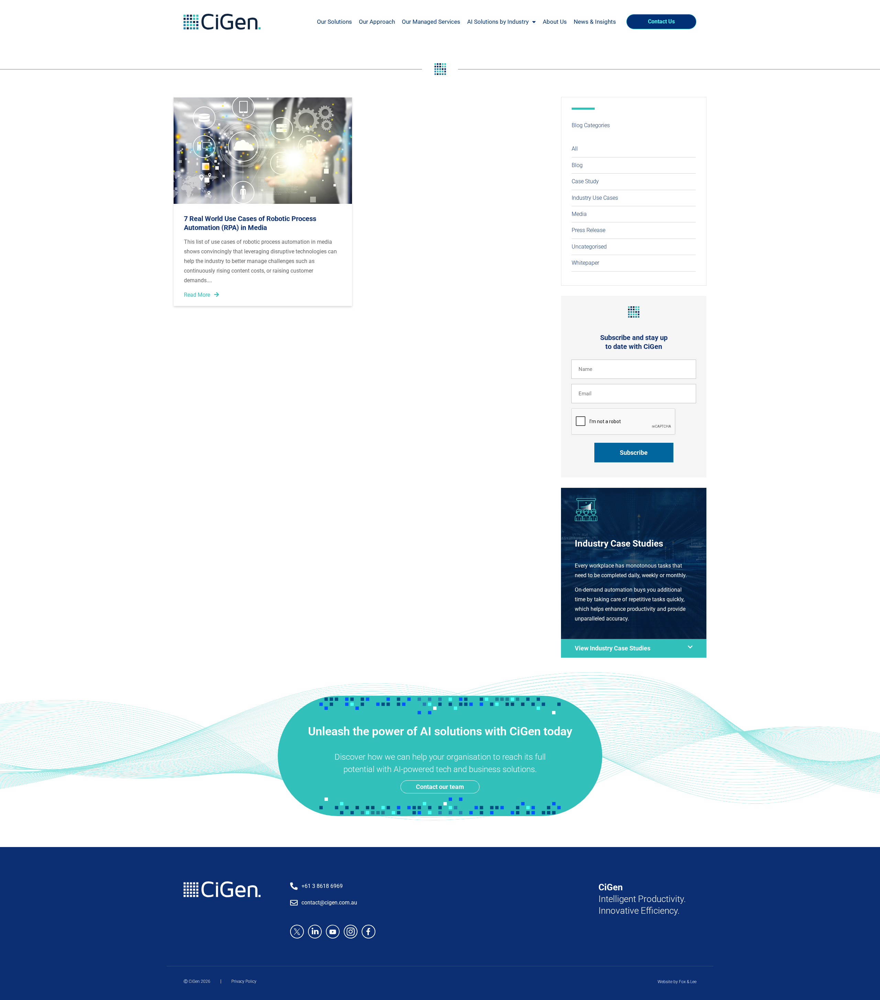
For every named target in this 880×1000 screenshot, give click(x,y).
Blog (577, 165)
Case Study (585, 181)
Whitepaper (585, 263)
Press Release (588, 230)
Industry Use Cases (595, 198)
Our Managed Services (431, 21)
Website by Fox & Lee (677, 981)
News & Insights (595, 21)
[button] (633, 648)
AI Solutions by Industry (498, 21)
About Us (555, 21)
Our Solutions (334, 21)
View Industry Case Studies (612, 648)
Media (579, 214)
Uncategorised (589, 246)
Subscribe (634, 452)
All (575, 148)
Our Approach (377, 21)
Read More (197, 295)
